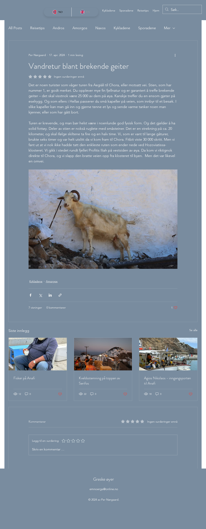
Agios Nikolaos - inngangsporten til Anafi (167, 380)
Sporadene (147, 28)
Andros (58, 28)
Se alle (193, 330)
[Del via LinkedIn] (50, 295)
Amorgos (79, 28)
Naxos (100, 28)
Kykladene (122, 28)
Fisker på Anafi (24, 378)
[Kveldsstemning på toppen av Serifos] (103, 354)
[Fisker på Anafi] (38, 354)
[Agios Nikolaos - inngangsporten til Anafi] (168, 354)
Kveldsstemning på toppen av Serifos (99, 380)
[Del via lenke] (60, 295)
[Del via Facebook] (30, 295)
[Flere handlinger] (175, 55)
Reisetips (37, 28)
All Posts (15, 28)
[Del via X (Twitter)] (40, 295)
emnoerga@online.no (104, 489)
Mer (167, 28)
